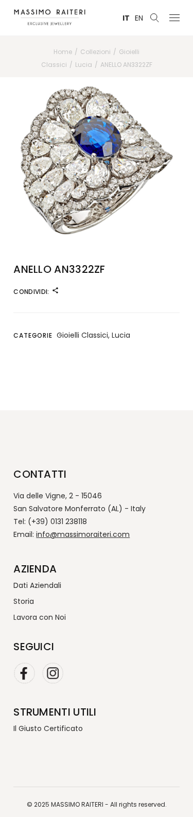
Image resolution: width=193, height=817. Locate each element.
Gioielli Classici (82, 335)
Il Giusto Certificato (48, 728)
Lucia (121, 335)
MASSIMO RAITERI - (80, 804)
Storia (23, 601)
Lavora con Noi (39, 617)
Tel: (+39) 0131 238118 (50, 521)
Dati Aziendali (37, 585)
